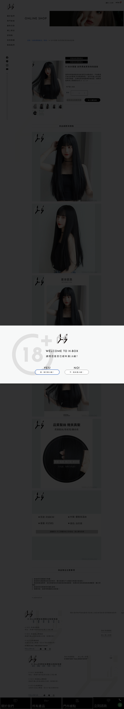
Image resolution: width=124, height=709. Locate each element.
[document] (62, 354)
